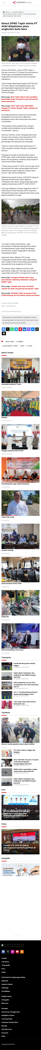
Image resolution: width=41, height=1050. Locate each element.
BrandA (4, 1026)
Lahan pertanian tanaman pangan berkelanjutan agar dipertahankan (15, 483)
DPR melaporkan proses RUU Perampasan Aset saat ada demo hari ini (26, 685)
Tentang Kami (6, 1019)
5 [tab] (26, 822)
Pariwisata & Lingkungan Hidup (13, 977)
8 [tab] (28, 856)
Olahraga (4, 988)
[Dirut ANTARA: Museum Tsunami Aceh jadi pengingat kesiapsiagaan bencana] (6, 763)
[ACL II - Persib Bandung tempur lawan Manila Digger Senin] (6, 695)
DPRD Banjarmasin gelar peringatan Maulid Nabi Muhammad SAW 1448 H (15, 813)
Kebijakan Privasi (7, 1015)
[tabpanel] (20, 807)
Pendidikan (5, 991)
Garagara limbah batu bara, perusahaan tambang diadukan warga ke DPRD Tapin (19, 280)
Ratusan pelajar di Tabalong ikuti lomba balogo (17, 416)
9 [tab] (31, 856)
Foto (3, 790)
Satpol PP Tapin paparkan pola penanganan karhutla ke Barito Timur (19, 383)
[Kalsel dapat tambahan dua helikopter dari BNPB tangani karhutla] (6, 676)
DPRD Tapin (10, 341)
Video (4, 824)
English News (6, 996)
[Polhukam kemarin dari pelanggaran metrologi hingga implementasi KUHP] (20, 437)
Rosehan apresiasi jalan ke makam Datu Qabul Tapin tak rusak (20, 516)
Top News (5, 713)
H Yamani (19, 341)
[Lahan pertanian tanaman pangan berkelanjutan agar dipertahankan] (20, 470)
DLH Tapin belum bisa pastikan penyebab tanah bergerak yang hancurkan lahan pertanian (19, 99)
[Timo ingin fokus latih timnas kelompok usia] (6, 705)
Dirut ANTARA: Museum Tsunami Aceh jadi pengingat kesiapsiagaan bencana (26, 762)
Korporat (4, 1033)
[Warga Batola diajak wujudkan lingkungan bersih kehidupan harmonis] (20, 636)
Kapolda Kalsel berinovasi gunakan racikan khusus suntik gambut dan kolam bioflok (18, 743)
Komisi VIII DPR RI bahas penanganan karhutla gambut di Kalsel (19, 847)
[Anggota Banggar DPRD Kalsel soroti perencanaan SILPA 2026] (20, 569)
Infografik (5, 858)
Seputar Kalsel (17, 12)
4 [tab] (23, 822)
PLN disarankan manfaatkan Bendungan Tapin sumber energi (20, 549)
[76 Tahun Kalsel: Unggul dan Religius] (6, 753)
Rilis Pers (4, 1003)
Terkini (4, 958)
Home (7, 12)
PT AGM (29, 346)
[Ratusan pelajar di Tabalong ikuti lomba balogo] (20, 403)
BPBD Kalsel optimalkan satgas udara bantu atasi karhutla (25, 770)
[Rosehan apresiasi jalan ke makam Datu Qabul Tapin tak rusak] (20, 503)
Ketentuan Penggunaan (10, 1012)
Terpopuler (6, 657)
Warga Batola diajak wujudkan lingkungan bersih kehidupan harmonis (18, 649)
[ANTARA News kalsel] (22, 2)
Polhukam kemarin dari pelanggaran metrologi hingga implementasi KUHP (20, 450)
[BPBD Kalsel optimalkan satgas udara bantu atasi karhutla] (6, 772)
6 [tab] (22, 856)
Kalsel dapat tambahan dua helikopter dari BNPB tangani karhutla (25, 675)
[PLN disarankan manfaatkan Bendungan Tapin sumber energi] (20, 536)
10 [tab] (34, 856)
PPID (3, 1036)
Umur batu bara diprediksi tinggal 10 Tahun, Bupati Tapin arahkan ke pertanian (19, 108)
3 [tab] (20, 822)
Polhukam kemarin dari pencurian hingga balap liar (18, 616)
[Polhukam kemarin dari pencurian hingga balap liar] (20, 603)
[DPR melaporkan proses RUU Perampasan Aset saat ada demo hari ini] (6, 685)
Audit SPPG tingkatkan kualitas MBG (19, 927)
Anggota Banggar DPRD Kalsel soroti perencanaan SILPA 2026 (16, 582)
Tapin (22, 346)
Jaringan (4, 1008)
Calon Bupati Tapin (10, 346)
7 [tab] (25, 856)
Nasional (4, 981)
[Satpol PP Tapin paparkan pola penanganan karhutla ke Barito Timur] (20, 370)
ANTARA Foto (6, 1029)
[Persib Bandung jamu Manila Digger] (6, 666)
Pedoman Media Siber (9, 1022)
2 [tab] (18, 822)
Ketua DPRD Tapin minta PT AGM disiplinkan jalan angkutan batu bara (19, 15)
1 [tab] (15, 822)
